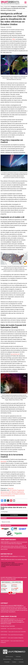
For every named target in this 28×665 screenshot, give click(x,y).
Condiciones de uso (18, 659)
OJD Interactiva (21, 556)
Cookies (14, 662)
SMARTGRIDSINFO (10, 2)
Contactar (21, 662)
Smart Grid (7, 6)
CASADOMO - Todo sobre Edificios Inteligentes (11, 628)
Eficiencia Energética (6, 494)
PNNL (13, 39)
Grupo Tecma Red (19, 619)
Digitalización (20, 492)
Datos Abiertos (12, 492)
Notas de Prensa (7, 659)
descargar (3, 461)
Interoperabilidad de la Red (8, 495)
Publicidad (18, 656)
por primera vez (15, 354)
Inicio (2, 6)
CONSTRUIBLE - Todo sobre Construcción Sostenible (13, 631)
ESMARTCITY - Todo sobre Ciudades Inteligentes (12, 637)
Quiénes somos (9, 656)
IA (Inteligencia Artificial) (18, 494)
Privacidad (6, 662)
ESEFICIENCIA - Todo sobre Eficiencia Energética (12, 634)
